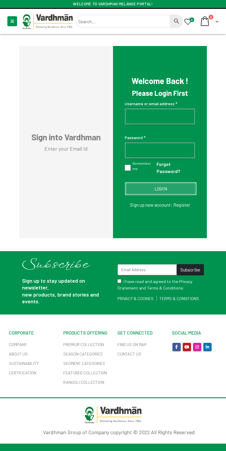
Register (181, 205)
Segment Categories (84, 363)
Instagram (197, 347)
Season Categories (83, 353)
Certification (22, 372)
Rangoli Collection (83, 382)
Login (160, 188)
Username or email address (151, 103)
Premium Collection (83, 344)
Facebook (176, 347)
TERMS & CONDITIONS (179, 298)
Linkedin (207, 347)
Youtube (187, 347)
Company (18, 344)
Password (135, 137)
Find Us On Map (132, 344)
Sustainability (24, 363)
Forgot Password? (168, 167)
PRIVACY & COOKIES (135, 298)
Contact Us (129, 353)
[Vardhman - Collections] (47, 21)
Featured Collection (85, 372)
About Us (18, 353)
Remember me (141, 166)
